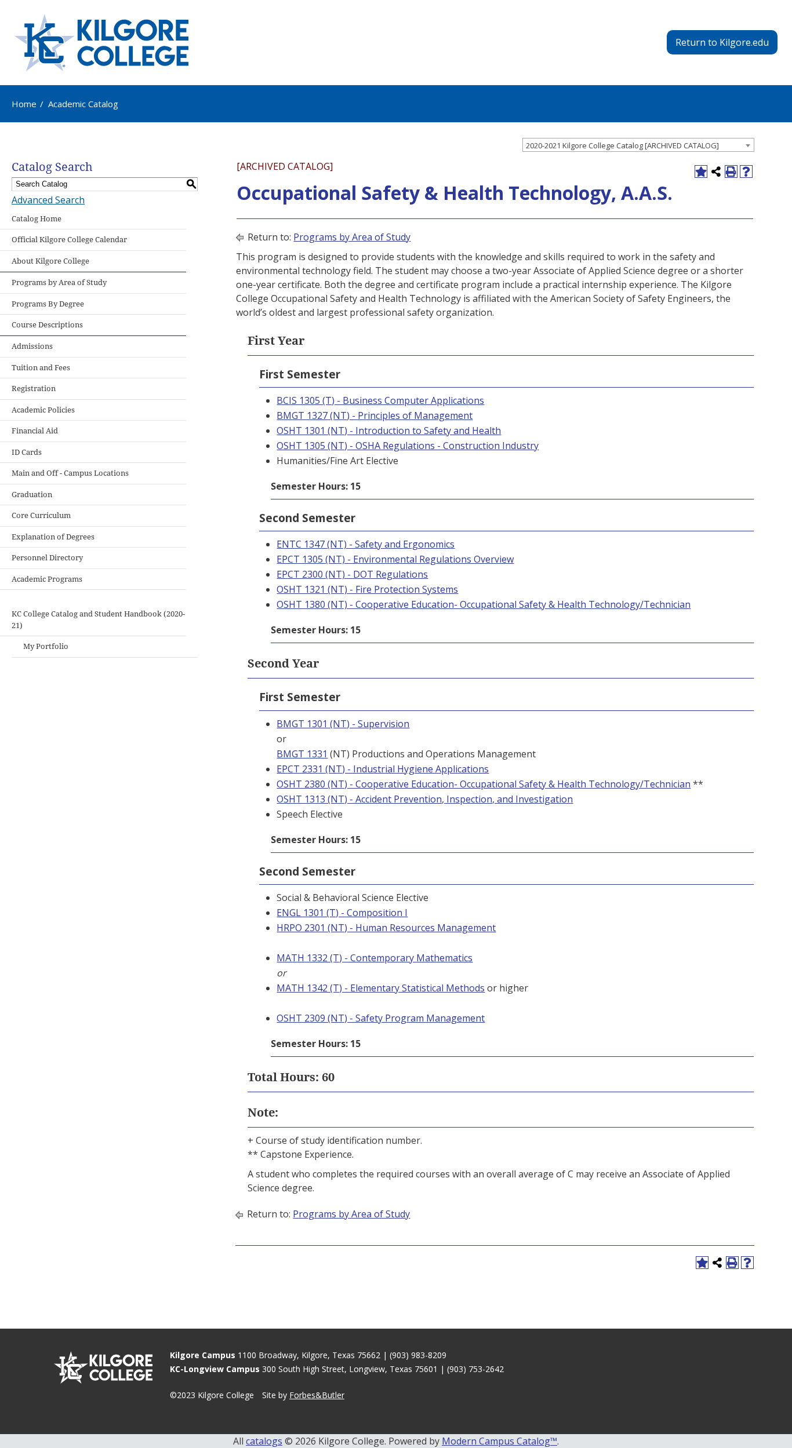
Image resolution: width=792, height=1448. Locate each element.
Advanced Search (48, 200)
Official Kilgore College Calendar (69, 239)
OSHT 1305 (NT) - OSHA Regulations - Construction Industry (408, 445)
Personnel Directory (47, 557)
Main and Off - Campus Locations (70, 473)
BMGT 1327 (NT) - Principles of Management (375, 415)
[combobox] (638, 145)
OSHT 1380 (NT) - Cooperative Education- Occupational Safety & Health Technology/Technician (484, 604)
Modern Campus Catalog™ (499, 1441)
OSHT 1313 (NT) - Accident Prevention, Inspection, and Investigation (425, 799)
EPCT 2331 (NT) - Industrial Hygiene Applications (383, 769)
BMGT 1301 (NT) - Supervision (343, 723)
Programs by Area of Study (59, 282)
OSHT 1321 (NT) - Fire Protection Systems (367, 589)
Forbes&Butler (316, 1394)
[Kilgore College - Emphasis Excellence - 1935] (101, 42)
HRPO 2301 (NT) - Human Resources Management (386, 927)
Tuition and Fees (41, 367)
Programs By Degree (48, 304)
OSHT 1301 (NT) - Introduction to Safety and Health (389, 430)
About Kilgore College (50, 261)
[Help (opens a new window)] (746, 171)
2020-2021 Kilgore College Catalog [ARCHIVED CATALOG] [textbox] (622, 145)
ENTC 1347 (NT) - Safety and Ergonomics (366, 544)
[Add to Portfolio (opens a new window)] (701, 171)
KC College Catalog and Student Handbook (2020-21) (98, 620)
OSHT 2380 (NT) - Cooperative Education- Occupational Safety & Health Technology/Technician (484, 784)
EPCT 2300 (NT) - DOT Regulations (352, 574)
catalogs (264, 1441)
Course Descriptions (47, 324)
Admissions (32, 346)
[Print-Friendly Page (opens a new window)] (731, 171)
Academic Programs (47, 579)
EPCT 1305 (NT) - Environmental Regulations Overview (395, 559)
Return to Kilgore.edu (722, 42)
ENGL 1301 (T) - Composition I (342, 912)
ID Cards (27, 452)
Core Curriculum (41, 515)
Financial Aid (35, 430)
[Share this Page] (716, 171)
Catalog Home (36, 218)
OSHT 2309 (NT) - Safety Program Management (381, 1018)
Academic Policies (43, 410)
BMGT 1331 (302, 753)
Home (24, 104)
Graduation (32, 494)
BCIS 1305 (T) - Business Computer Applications (380, 400)
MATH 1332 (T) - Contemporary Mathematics (375, 957)
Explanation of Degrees (53, 536)
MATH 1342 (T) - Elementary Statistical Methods (381, 988)
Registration (34, 388)
